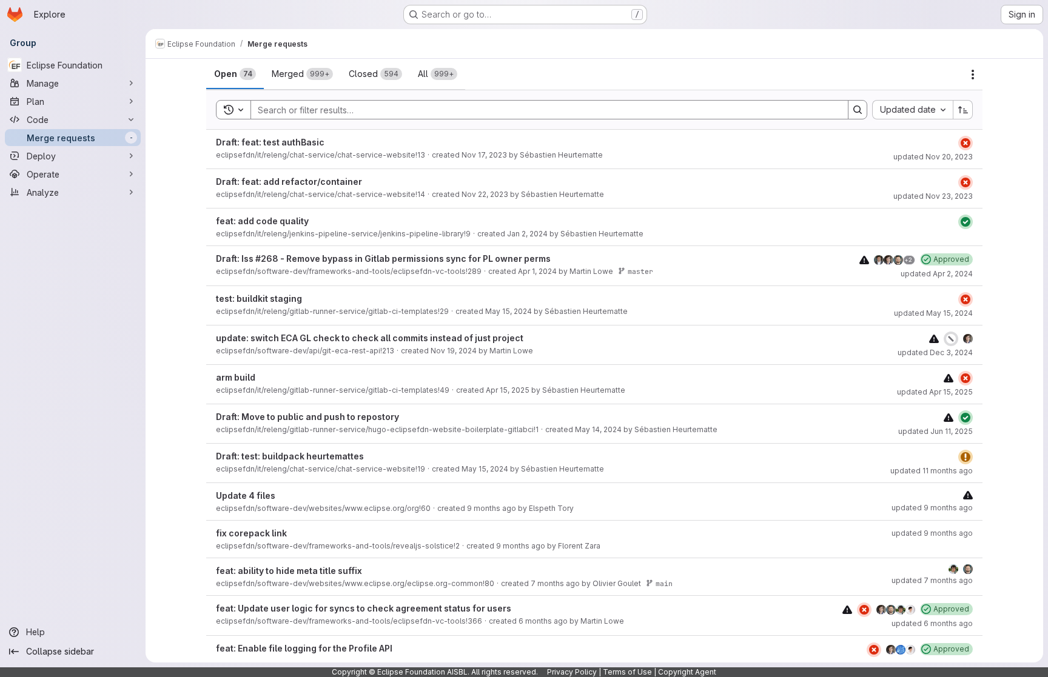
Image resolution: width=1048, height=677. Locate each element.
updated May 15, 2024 (933, 313)
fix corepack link (251, 533)
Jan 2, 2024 (527, 233)
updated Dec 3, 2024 (935, 352)
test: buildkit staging (259, 298)
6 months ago (543, 620)
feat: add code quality (262, 221)
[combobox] (912, 109)
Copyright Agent (687, 671)
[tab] (235, 74)
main (664, 583)
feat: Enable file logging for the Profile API (304, 648)
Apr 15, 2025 (507, 390)
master (640, 271)
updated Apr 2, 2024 (937, 273)
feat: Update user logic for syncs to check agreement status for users (363, 608)
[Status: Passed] (965, 222)
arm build (235, 377)
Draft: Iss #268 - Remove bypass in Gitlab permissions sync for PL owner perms (383, 258)
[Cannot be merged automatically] (864, 260)
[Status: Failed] (965, 143)
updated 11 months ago (931, 470)
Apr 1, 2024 (537, 271)
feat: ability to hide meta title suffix (289, 570)
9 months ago (491, 508)
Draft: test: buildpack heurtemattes (290, 456)
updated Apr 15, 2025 (935, 391)
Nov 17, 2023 (484, 154)
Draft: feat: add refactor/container (289, 181)
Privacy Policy (572, 671)
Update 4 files (245, 495)
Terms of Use (627, 671)
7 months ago (555, 583)
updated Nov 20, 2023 (933, 156)
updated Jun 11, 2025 (935, 431)
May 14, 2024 (598, 429)
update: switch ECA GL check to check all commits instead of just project (369, 338)
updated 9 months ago (932, 507)
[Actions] (972, 74)
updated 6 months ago (932, 623)
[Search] (857, 109)
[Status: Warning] (965, 457)
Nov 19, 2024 (454, 350)
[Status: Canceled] (951, 339)
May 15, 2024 (508, 311)
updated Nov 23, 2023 (933, 196)
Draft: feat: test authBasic (270, 142)
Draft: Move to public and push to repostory (307, 417)
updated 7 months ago (932, 580)
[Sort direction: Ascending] (963, 109)
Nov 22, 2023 (485, 194)
